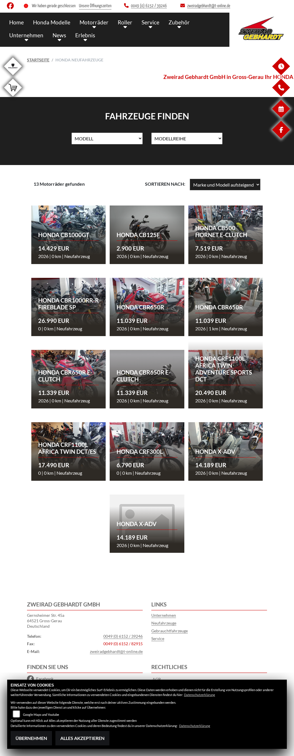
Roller (125, 22)
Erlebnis (85, 35)
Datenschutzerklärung (199, 695)
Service (150, 22)
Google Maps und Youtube (41, 714)
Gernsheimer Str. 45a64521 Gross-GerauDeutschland (45, 620)
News (59, 35)
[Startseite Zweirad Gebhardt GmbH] (261, 28)
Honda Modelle (51, 22)
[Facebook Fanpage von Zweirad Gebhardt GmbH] (11, 7)
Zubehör (179, 22)
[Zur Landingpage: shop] (13, 97)
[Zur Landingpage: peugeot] (13, 76)
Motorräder (94, 22)
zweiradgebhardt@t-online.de (116, 651)
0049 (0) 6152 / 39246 (123, 636)
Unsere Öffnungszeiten (95, 6)
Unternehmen (26, 35)
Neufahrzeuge (163, 623)
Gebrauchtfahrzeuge (169, 630)
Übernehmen (31, 738)
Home (16, 22)
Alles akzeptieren (82, 738)
